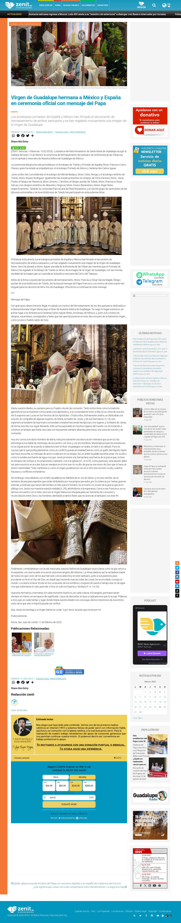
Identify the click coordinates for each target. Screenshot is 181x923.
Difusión (129, 911)
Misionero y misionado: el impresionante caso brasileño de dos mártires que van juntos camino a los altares (155, 451)
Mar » (140, 718)
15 (145, 702)
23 (150, 707)
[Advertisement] (69, 857)
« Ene (135, 718)
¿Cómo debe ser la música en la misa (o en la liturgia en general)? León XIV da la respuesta (155, 413)
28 (140, 712)
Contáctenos (165, 911)
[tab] (141, 851)
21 (140, 707)
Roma (58, 5)
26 (165, 707)
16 (150, 702)
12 (165, 697)
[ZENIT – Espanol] (21, 5)
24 (155, 707)
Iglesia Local (17, 24)
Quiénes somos (82, 911)
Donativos (103, 5)
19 (165, 702)
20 (135, 707)
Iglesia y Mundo (71, 5)
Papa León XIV (45, 5)
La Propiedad (103, 911)
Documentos (88, 5)
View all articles (19, 710)
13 (135, 702)
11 (160, 697)
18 (160, 702)
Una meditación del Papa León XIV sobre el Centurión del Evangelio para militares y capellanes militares (150, 342)
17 (155, 702)
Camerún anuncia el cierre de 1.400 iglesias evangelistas (154, 491)
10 (155, 697)
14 (140, 702)
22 (145, 707)
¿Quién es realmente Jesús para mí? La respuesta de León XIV (140, 764)
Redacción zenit (44, 132)
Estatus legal (140, 911)
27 (135, 712)
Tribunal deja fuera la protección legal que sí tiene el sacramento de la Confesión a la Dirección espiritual (150, 358)
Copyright (152, 911)
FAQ (93, 911)
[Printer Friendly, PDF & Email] (18, 147)
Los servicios (117, 911)
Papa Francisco (32, 24)
